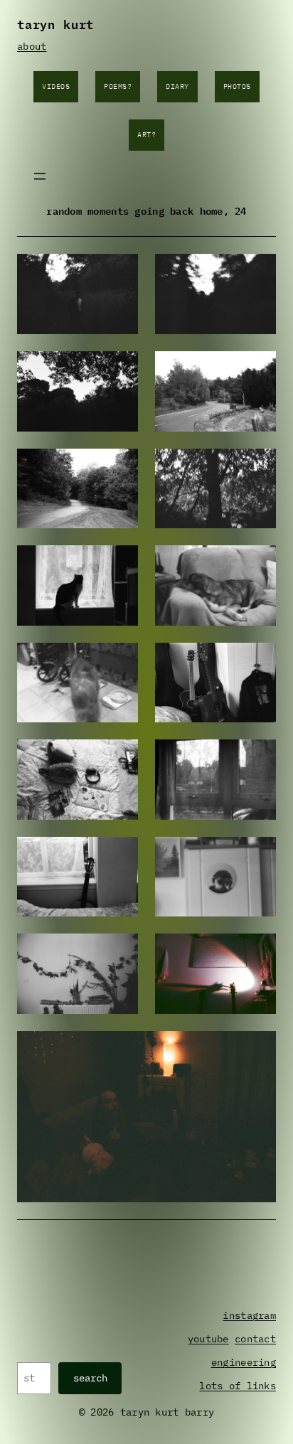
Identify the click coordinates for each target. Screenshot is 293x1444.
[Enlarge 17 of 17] (257, 1049)
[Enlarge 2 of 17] (257, 272)
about (31, 46)
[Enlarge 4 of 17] (257, 370)
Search (90, 1377)
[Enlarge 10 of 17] (257, 661)
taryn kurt (55, 23)
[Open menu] (39, 176)
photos (237, 86)
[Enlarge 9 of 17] (119, 661)
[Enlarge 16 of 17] (257, 952)
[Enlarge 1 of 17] (119, 272)
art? (146, 134)
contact (255, 1338)
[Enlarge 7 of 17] (119, 564)
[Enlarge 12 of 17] (257, 758)
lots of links (237, 1385)
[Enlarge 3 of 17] (119, 370)
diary (177, 86)
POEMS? (118, 86)
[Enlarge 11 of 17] (119, 758)
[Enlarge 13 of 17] (119, 855)
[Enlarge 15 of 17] (119, 952)
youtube (208, 1338)
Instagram (249, 1315)
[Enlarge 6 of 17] (257, 467)
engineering (243, 1362)
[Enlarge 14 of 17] (257, 855)
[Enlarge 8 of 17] (257, 564)
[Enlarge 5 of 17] (119, 467)
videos (56, 86)
